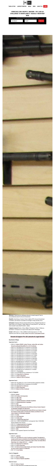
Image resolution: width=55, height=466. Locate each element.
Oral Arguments (20, 416)
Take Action (11, 6)
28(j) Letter (19, 397)
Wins (34, 6)
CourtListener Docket (39, 333)
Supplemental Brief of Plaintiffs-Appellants (26, 400)
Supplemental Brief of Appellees (23, 402)
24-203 (32, 333)
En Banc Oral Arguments (22, 396)
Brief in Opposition (21, 375)
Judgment (18, 436)
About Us (39, 6)
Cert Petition (20, 450)
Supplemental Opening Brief (22, 425)
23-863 (26, 333)
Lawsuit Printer (21, 6)
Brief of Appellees (20, 457)
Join (45, 6)
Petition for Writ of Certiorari (23, 377)
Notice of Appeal (20, 464)
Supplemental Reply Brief (23, 419)
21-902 (22, 333)
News (29, 6)
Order (17, 403)
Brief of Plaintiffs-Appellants (22, 458)
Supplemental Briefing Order (22, 427)
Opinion (17, 394)
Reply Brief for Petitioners (23, 374)
